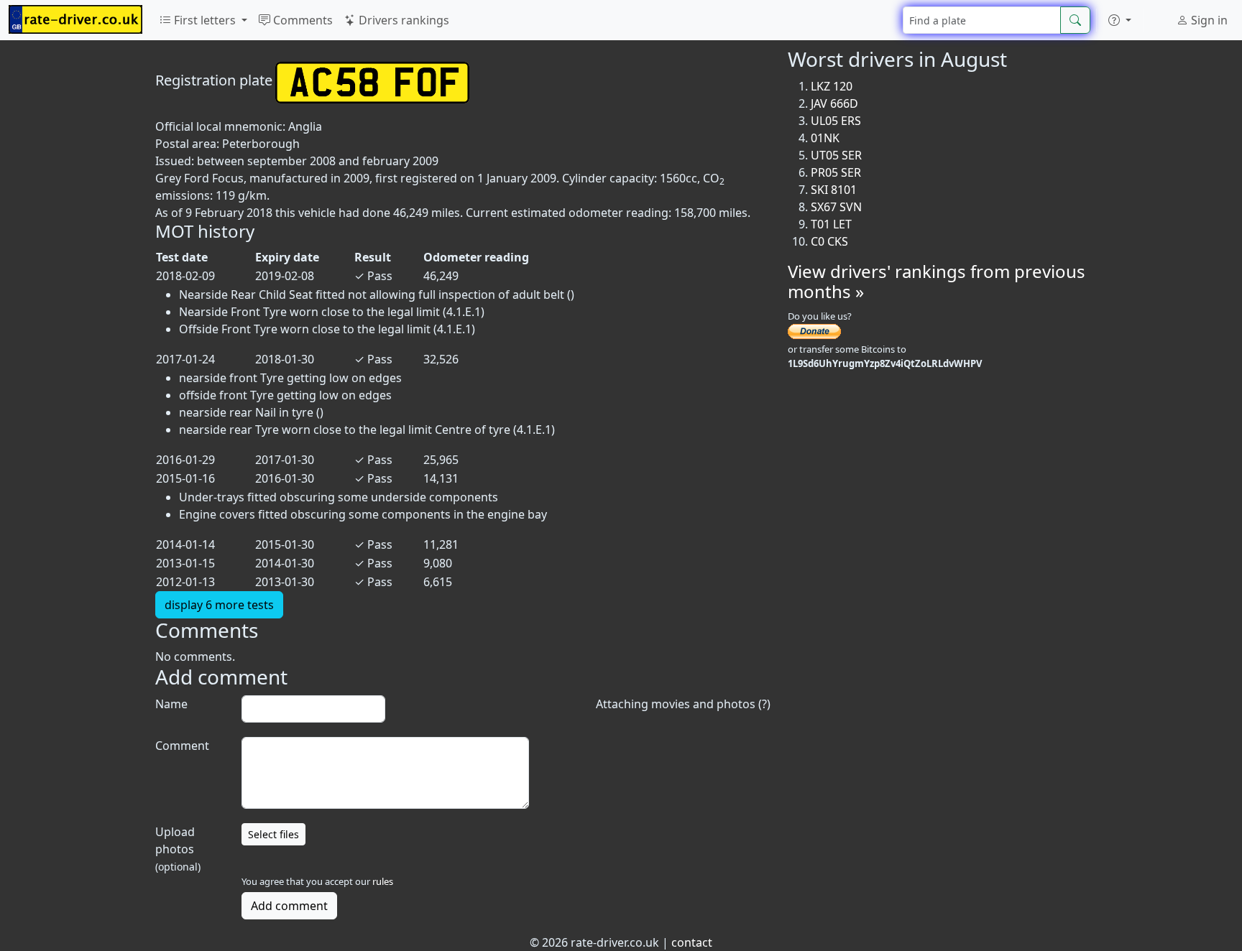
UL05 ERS (836, 121)
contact (691, 942)
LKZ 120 (831, 86)
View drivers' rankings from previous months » (936, 281)
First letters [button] (205, 20)
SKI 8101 (834, 190)
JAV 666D (834, 103)
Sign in (1208, 20)
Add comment (289, 906)
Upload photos (178, 848)
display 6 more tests (219, 605)
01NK (825, 138)
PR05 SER (836, 172)
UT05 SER (836, 155)
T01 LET (831, 224)
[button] (1120, 20)
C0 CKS (829, 241)
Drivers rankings (402, 20)
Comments (301, 20)
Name (171, 704)
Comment (182, 745)
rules (382, 881)
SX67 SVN (836, 207)
